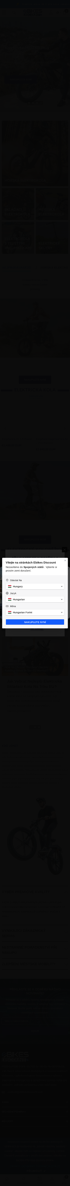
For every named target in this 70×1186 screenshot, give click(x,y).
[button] (35, 586)
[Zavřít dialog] (65, 560)
